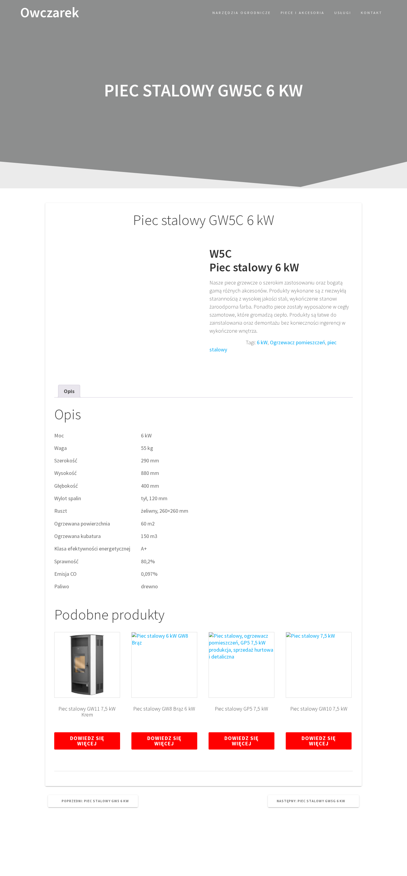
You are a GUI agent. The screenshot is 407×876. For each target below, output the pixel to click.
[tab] (69, 391)
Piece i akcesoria (302, 12)
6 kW (262, 342)
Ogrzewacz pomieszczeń (297, 342)
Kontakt (371, 12)
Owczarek (49, 13)
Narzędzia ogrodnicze (241, 12)
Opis (69, 391)
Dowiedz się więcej (87, 741)
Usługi (342, 12)
